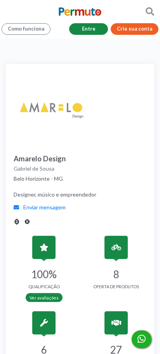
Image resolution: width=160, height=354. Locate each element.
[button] (150, 11)
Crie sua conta (134, 29)
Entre (89, 29)
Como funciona (26, 29)
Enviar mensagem (44, 207)
